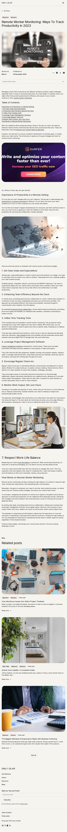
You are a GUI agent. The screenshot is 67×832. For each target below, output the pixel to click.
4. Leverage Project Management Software (16, 115)
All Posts (7, 11)
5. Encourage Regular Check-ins (12, 117)
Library (4, 777)
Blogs (3, 784)
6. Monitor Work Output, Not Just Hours (16, 119)
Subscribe (7, 800)
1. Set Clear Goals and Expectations (14, 109)
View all (33, 755)
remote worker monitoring (23, 98)
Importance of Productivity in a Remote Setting (18, 107)
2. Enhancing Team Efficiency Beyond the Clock (18, 111)
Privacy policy (24, 804)
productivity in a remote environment (14, 201)
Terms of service (6, 812)
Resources (5, 781)
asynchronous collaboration (22, 309)
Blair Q (4, 74)
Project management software (12, 346)
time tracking (21, 335)
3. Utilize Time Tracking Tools (11, 113)
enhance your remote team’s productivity (30, 130)
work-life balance (24, 462)
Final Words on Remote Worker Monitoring (16, 121)
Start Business (6, 774)
